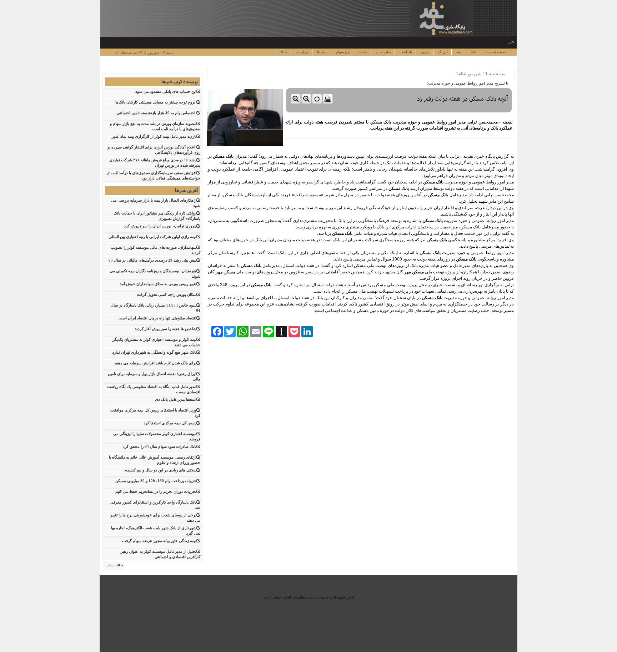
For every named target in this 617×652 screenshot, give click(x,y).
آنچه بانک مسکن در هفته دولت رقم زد (462, 98)
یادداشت (405, 52)
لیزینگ (442, 52)
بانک (473, 52)
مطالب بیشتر (114, 565)
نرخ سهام (342, 52)
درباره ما (301, 52)
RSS (283, 52)
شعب (362, 52)
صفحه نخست (495, 52)
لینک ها (321, 52)
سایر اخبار (383, 52)
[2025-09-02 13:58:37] (399, 105)
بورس (425, 52)
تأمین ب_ (505, 41)
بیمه (458, 52)
